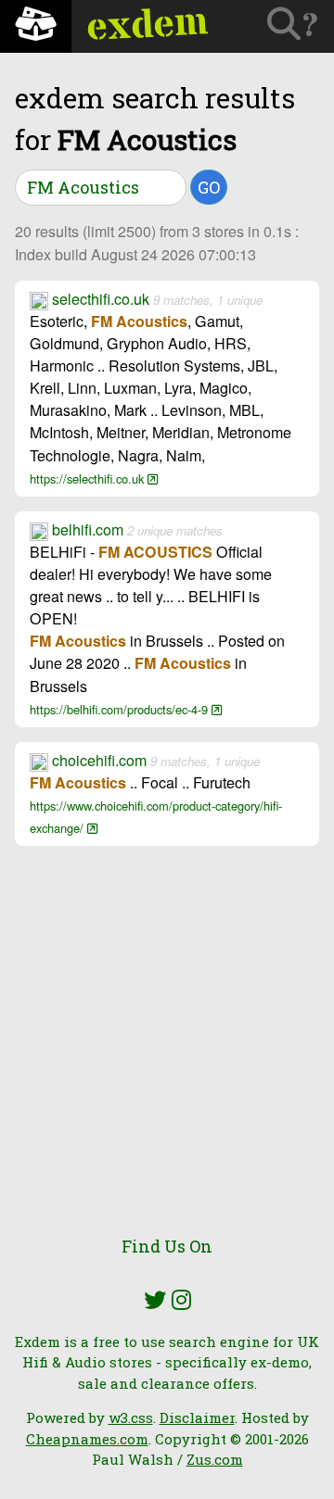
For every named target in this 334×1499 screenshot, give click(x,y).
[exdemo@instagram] (181, 1300)
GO (209, 187)
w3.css (131, 1417)
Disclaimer (197, 1417)
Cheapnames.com (87, 1439)
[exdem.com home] (35, 26)
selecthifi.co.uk (100, 298)
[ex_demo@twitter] (155, 1300)
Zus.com (214, 1459)
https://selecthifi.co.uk (89, 478)
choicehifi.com (99, 760)
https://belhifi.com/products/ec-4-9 (121, 709)
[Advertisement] (167, 1050)
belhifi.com (87, 529)
